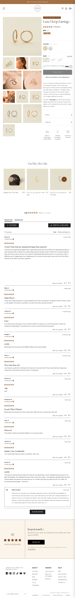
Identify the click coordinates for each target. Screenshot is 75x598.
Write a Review (61, 225)
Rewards (35, 574)
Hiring (34, 582)
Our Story (35, 571)
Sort (55, 232)
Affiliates (34, 579)
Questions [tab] (19, 220)
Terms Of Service (57, 595)
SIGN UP (36, 542)
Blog (33, 577)
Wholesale (35, 585)
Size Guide (69, 56)
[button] (11, 272)
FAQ (59, 571)
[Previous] (10, 179)
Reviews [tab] (8, 220)
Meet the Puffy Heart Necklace (37, 2)
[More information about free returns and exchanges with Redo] (70, 66)
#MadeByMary (62, 579)
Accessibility (35, 595)
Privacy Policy (46, 595)
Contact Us (61, 582)
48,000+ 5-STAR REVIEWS (12, 544)
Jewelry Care (62, 577)
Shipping (47, 579)
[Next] (64, 179)
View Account (49, 571)
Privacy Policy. (32, 549)
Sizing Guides (62, 574)
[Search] (62, 8)
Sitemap (68, 595)
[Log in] (66, 8)
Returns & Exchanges (48, 575)
